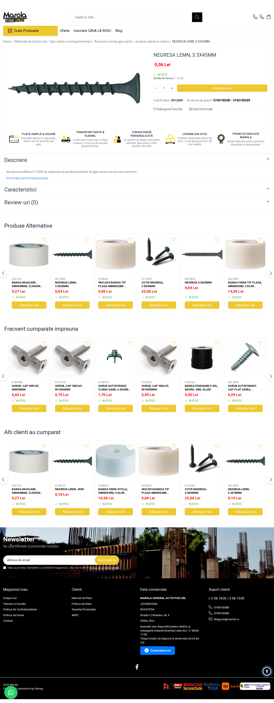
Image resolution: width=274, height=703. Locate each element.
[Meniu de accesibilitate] (267, 671)
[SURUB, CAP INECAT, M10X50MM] (158, 357)
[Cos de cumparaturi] (268, 17)
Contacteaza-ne (160, 650)
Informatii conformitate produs (27, 178)
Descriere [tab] (15, 160)
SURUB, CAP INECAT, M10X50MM (155, 387)
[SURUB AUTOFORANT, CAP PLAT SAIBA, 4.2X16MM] (245, 357)
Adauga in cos (222, 88)
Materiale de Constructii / (32, 41)
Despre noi (10, 598)
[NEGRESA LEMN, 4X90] (72, 461)
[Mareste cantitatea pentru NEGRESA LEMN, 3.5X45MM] (171, 88)
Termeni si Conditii (14, 603)
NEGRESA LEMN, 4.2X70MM (239, 491)
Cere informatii (202, 109)
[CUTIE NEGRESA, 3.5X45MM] (158, 254)
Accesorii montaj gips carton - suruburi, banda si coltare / (133, 41)
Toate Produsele (26, 31)
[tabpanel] (75, 88)
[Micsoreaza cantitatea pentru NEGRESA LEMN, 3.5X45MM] (156, 88)
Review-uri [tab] (21, 202)
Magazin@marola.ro (226, 619)
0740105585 (221, 607)
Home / (8, 41)
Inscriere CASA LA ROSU (92, 31)
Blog (118, 31)
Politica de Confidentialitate (104, 567)
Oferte (65, 31)
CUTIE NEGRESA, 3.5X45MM (152, 284)
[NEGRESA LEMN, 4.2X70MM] (245, 461)
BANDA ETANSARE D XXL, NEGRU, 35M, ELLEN (201, 387)
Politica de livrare (13, 615)
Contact (8, 620)
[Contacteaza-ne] (255, 17)
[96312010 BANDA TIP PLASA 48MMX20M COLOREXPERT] (115, 254)
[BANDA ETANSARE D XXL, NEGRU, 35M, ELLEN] (202, 357)
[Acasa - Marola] (24, 17)
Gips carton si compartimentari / (72, 41)
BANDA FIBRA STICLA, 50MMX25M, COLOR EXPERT (113, 491)
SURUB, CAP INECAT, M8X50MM (25, 387)
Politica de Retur (82, 603)
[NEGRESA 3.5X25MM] (202, 254)
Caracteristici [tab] (20, 189)
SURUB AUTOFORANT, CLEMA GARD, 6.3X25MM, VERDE (115, 388)
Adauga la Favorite (169, 109)
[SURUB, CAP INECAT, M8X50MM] (29, 357)
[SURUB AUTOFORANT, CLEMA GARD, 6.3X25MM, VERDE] (115, 357)
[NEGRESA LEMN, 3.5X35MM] (72, 254)
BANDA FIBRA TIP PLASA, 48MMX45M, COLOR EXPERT (245, 284)
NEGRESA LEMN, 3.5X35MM (66, 284)
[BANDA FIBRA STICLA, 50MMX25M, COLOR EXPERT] (115, 461)
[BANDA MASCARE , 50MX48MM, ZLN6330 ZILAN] (29, 254)
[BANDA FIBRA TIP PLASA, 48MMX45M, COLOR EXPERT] (245, 254)
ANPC (75, 615)
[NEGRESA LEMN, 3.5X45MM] (75, 88)
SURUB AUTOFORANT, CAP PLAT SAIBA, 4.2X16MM (242, 388)
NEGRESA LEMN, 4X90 (69, 489)
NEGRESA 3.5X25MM (198, 282)
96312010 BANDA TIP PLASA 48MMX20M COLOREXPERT (112, 284)
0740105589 (221, 613)
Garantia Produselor (84, 609)
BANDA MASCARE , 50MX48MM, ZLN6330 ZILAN (26, 284)
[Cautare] (197, 17)
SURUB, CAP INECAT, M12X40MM (68, 387)
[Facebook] (137, 667)
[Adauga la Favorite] (44, 239)
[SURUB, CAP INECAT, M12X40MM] (72, 357)
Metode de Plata (82, 598)
